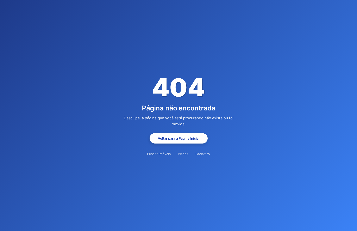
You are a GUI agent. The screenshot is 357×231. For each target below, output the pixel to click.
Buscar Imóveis (159, 154)
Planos (183, 154)
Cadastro (202, 154)
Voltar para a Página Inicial (178, 138)
